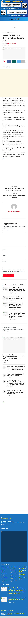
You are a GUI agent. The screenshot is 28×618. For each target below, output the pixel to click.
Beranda (4, 32)
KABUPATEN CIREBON (13, 567)
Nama (4, 249)
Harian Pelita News (11, 43)
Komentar (5, 231)
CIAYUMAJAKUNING (11, 32)
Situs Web (5, 261)
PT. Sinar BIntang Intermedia (18, 613)
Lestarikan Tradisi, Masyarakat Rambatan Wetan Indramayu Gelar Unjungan (10, 357)
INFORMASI (4, 577)
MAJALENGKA (13, 580)
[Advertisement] (14, 83)
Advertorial (3, 610)
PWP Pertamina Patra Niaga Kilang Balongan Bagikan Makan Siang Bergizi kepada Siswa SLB (16, 392)
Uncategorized (22, 577)
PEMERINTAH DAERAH (22, 571)
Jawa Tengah (4, 580)
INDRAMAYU (4, 574)
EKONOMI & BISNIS (4, 570)
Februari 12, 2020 (7, 45)
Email (4, 255)
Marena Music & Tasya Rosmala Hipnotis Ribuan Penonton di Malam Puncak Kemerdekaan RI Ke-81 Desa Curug (16, 368)
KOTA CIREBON (13, 574)
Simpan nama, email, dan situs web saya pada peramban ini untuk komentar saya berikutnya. (13, 270)
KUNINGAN (12, 577)
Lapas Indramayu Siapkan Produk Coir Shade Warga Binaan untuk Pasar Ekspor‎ (17, 599)
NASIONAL (21, 567)
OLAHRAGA (22, 568)
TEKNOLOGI (22, 574)
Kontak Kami (10, 610)
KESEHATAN (13, 571)
